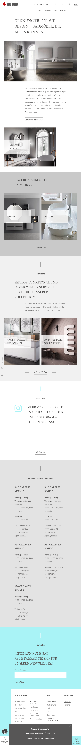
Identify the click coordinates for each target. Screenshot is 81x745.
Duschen (18, 705)
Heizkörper (34, 707)
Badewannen (20, 701)
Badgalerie (48, 10)
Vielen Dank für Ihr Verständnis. (40, 738)
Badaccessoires (36, 719)
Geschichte (51, 715)
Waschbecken (20, 708)
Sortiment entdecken (34, 120)
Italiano (67, 705)
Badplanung (51, 705)
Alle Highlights (40, 372)
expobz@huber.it (50, 536)
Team (49, 712)
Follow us (40, 452)
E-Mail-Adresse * (21, 670)
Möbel (55, 10)
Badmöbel (63, 10)
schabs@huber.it (21, 619)
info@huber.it (20, 577)
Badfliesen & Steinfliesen (35, 702)
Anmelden (19, 682)
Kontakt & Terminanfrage (52, 719)
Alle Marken (40, 247)
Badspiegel (34, 710)
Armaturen (19, 715)
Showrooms (51, 701)
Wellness (18, 722)
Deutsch (67, 701)
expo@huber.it (20, 536)
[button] (5, 731)
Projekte (50, 708)
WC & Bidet (19, 718)
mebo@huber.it (50, 577)
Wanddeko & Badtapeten (35, 715)
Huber (40, 10)
